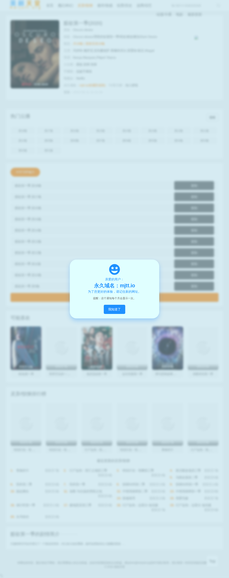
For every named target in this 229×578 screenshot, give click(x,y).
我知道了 (114, 309)
